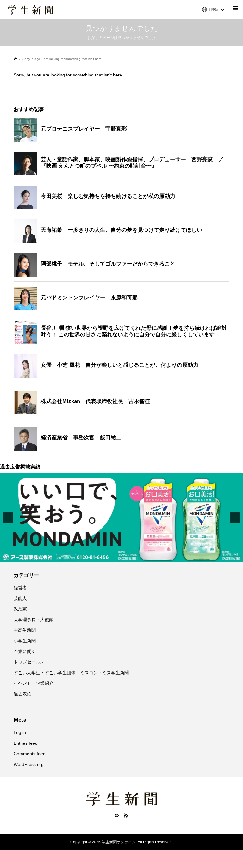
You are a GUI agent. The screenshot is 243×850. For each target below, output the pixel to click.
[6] (111, 557)
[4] (98, 557)
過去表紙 (22, 693)
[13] (158, 557)
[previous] (8, 517)
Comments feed (30, 753)
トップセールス (29, 661)
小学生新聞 (25, 640)
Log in (20, 732)
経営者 (20, 587)
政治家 (20, 608)
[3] (92, 557)
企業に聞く (25, 651)
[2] (85, 557)
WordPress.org (29, 764)
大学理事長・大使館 (33, 619)
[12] (151, 557)
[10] (138, 557)
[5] (105, 557)
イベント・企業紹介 (33, 683)
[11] (145, 557)
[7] (118, 557)
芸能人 (20, 598)
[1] (78, 557)
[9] (131, 557)
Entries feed (26, 743)
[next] (235, 517)
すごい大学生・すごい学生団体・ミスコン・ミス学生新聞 (71, 672)
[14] (165, 557)
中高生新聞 (25, 630)
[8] (125, 557)
